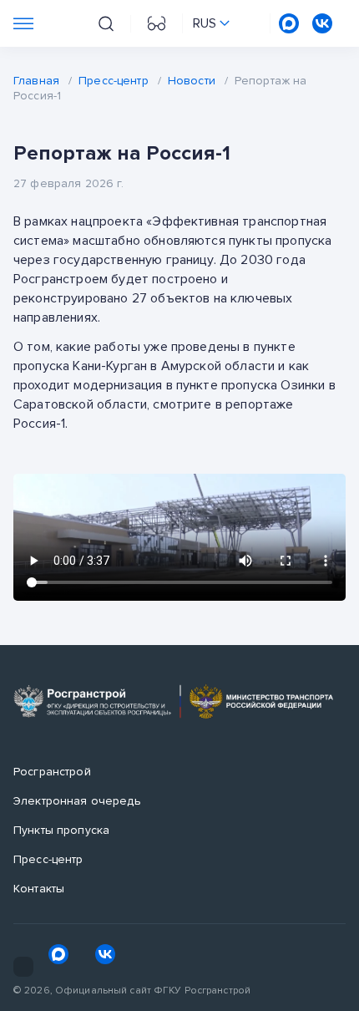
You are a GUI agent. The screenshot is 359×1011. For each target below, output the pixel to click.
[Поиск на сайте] (106, 24)
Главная (36, 81)
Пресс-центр (113, 81)
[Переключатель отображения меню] (23, 23)
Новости (191, 81)
